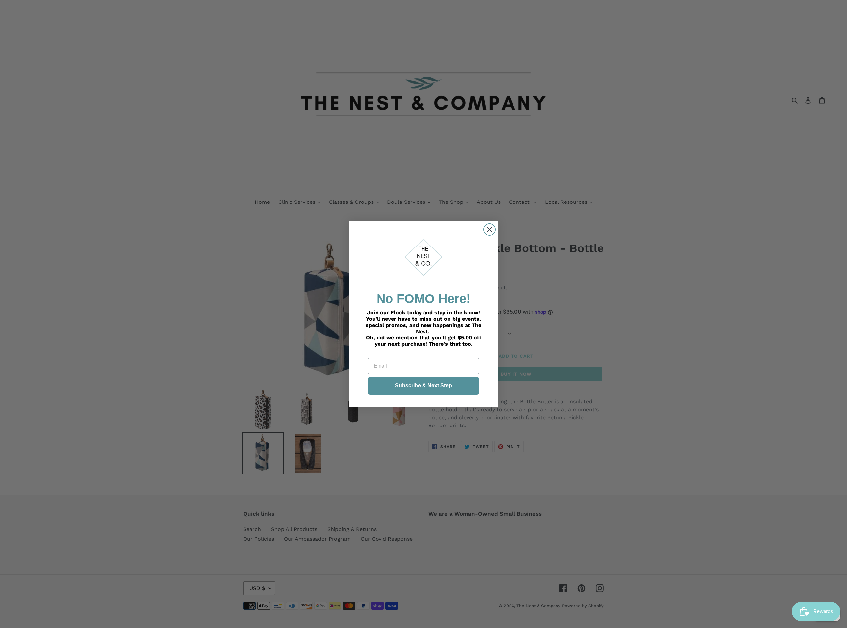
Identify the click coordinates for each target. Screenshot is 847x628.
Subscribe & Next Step (423, 385)
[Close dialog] (489, 229)
